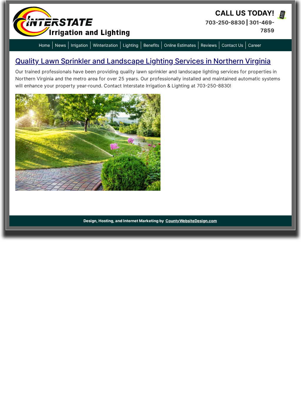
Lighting (130, 45)
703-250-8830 (225, 22)
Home (44, 45)
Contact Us (232, 45)
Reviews (209, 45)
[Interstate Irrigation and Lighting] (71, 20)
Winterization (105, 45)
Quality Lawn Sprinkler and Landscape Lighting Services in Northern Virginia (143, 61)
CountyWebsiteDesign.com (191, 220)
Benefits (151, 45)
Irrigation (79, 45)
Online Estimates (180, 45)
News (60, 45)
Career (254, 45)
